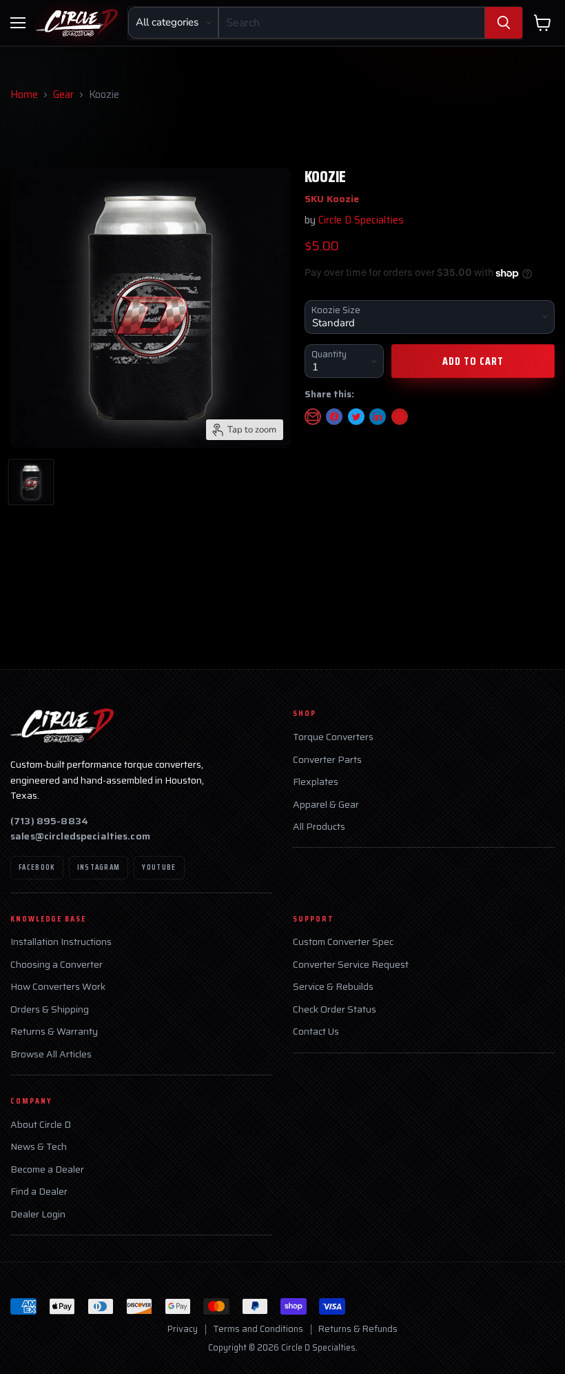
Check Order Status (334, 1009)
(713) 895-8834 (49, 820)
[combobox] (351, 23)
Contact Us (316, 1031)
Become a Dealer (47, 1169)
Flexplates (315, 781)
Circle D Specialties (361, 220)
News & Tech (38, 1146)
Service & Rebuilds (333, 986)
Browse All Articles (51, 1054)
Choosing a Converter (56, 964)
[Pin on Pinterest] (399, 416)
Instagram (99, 867)
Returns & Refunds (358, 1329)
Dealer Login (37, 1214)
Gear (63, 95)
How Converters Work (57, 986)
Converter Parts (327, 759)
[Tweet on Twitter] (356, 416)
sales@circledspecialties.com (80, 836)
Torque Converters (333, 737)
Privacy (182, 1329)
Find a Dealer (39, 1191)
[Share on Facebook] (334, 416)
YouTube (159, 867)
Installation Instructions (61, 941)
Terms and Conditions (258, 1329)
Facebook (37, 867)
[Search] (503, 23)
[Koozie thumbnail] (31, 482)
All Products (319, 826)
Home (24, 95)
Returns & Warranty (54, 1031)
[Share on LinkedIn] (377, 416)
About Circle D (40, 1124)
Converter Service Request (351, 964)
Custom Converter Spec (343, 941)
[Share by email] (313, 416)
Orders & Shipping (49, 1009)
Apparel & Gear (326, 804)
